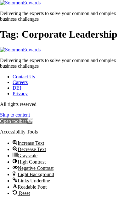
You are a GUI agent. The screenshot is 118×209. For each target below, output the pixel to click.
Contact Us (24, 76)
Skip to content (15, 115)
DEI (17, 88)
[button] (16, 121)
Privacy (20, 93)
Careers (20, 82)
